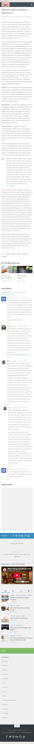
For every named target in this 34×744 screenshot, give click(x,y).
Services (5, 709)
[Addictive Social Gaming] (24, 269)
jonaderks (9, 326)
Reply (8, 322)
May (8, 298)
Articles (12, 595)
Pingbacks (21, 292)
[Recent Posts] (5, 591)
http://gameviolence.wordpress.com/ (20, 354)
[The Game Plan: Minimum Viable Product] (5, 608)
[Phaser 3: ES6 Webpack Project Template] (5, 598)
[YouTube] (28, 536)
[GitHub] (25, 536)
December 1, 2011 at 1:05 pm (19, 361)
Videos (5, 717)
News (5, 696)
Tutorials (29, 595)
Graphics (5, 674)
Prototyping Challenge (9, 700)
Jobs (4, 683)
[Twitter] (16, 536)
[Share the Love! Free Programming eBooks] (5, 628)
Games (13, 254)
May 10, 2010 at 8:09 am (20, 326)
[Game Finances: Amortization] (5, 619)
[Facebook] (13, 536)
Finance (18, 616)
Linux (4, 691)
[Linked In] (22, 536)
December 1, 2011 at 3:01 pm (20, 408)
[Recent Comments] (21, 591)
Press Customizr (27, 732)
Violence (4, 256)
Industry (23, 595)
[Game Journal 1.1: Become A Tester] (9, 269)
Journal (5, 687)
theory (18, 254)
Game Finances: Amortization (19, 618)
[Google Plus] (19, 536)
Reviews (5, 704)
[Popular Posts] (13, 591)
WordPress (12, 732)
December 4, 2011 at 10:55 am (19, 469)
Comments (8, 292)
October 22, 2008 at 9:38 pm (18, 298)
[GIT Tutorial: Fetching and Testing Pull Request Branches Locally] (5, 638)
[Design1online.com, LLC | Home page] (7, 4)
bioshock (8, 254)
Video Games (25, 254)
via (17, 170)
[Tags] (29, 591)
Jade (4, 16)
